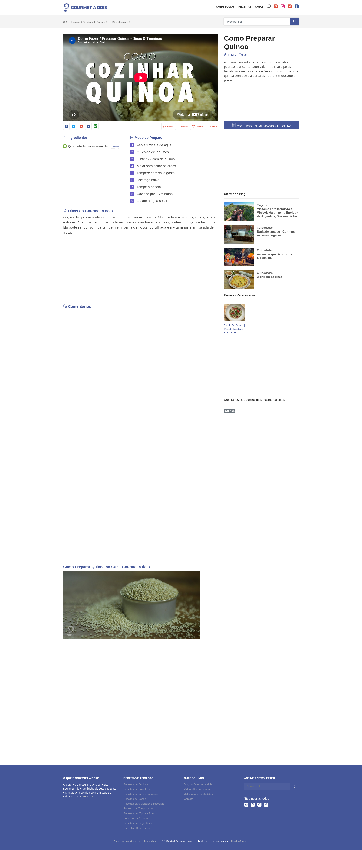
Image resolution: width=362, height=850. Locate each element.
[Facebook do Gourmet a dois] (266, 805)
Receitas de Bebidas (135, 784)
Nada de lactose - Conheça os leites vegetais (276, 233)
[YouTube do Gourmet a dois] (246, 805)
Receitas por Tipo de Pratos (140, 813)
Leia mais (89, 796)
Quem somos (225, 6)
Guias (259, 6)
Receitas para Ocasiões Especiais (143, 803)
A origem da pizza (269, 276)
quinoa (114, 146)
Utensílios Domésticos (136, 827)
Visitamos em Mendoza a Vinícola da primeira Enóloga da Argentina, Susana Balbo (277, 212)
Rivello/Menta (238, 841)
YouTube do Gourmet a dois (276, 6)
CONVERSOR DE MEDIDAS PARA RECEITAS (263, 126)
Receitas (244, 6)
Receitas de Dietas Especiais (140, 793)
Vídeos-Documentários (197, 789)
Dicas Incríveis (120, 22)
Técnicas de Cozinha (94, 22)
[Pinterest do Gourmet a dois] (259, 805)
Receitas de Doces (134, 798)
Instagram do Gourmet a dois (283, 6)
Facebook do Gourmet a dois (297, 6)
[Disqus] (140, 362)
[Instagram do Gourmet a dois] (253, 805)
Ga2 (65, 22)
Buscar (269, 6)
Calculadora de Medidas (198, 793)
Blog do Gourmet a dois (198, 784)
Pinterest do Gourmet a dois (290, 6)
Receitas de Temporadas (138, 808)
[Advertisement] (262, 94)
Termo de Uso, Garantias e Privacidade (135, 841)
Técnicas (75, 22)
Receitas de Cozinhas (136, 789)
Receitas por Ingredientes (138, 823)
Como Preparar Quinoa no (87, 567)
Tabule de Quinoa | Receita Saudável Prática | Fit (234, 329)
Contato (188, 798)
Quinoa (230, 410)
